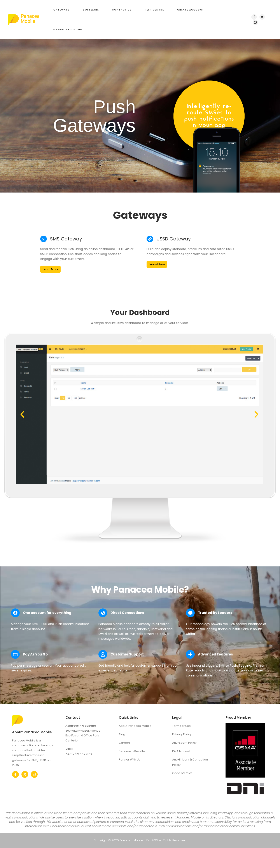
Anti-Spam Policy (184, 743)
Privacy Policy (181, 734)
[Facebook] (254, 17)
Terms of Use (181, 726)
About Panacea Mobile (135, 726)
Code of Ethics (182, 773)
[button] (61, 10)
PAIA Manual (181, 751)
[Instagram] (255, 22)
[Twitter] (24, 774)
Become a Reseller (132, 751)
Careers (125, 743)
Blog (122, 734)
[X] (262, 17)
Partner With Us (129, 759)
